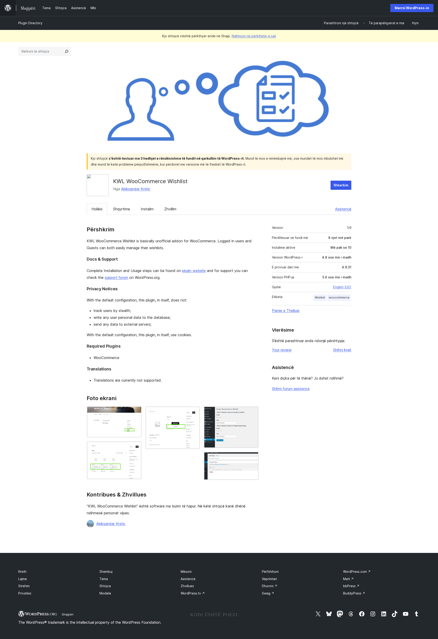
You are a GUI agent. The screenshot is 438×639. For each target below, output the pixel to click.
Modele (105, 593)
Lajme (22, 579)
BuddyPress (354, 593)
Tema (103, 579)
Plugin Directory (30, 23)
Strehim (24, 586)
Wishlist (320, 297)
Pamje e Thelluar (286, 310)
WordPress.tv (193, 593)
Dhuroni (269, 586)
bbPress (351, 586)
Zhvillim (170, 209)
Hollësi (96, 209)
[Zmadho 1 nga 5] (135, 412)
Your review (282, 350)
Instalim (147, 209)
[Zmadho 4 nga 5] (252, 412)
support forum (116, 277)
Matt (348, 579)
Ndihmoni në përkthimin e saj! (254, 36)
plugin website (194, 270)
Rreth (22, 571)
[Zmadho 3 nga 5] (194, 412)
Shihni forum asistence (291, 388)
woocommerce (339, 297)
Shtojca (105, 586)
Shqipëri (67, 614)
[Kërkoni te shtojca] (66, 51)
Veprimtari (269, 579)
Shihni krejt (342, 350)
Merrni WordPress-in (412, 8)
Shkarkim (341, 185)
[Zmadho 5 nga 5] (252, 458)
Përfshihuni (270, 571)
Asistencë (343, 209)
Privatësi (24, 593)
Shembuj (105, 571)
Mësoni (186, 571)
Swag (268, 593)
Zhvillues (187, 586)
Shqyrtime (121, 209)
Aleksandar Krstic (135, 189)
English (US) (342, 287)
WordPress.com (357, 571)
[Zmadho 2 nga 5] (135, 447)
